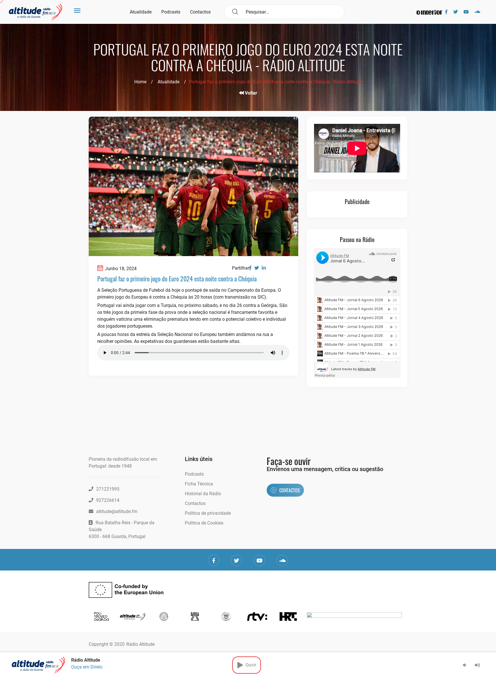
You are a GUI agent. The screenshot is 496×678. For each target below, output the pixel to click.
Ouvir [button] (249, 665)
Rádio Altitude (140, 644)
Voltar (250, 93)
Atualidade (141, 12)
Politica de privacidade (208, 513)
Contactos (200, 12)
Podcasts (170, 12)
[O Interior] (429, 12)
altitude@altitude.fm (116, 511)
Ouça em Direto (86, 667)
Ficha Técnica (199, 484)
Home (140, 81)
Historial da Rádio (203, 493)
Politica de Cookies (204, 523)
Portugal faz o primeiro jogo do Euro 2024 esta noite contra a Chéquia (177, 278)
